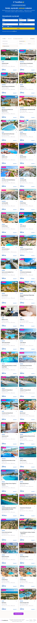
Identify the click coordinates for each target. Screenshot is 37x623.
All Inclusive (5, 26)
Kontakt (27, 620)
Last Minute (10, 26)
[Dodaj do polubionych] (16, 62)
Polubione (32, 38)
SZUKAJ (18, 28)
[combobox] (27, 41)
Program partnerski (31, 620)
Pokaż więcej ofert (18, 613)
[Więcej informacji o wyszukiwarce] (16, 31)
